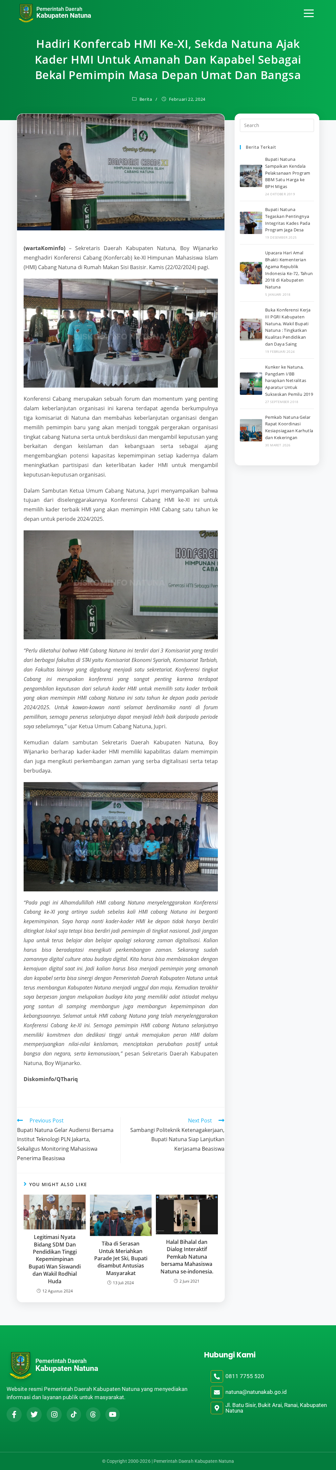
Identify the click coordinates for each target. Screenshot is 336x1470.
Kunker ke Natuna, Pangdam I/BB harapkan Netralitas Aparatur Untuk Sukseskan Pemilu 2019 (289, 380)
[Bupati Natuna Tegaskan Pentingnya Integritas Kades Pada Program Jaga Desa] (251, 223)
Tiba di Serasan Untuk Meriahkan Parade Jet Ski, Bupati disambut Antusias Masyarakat (120, 1258)
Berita (145, 99)
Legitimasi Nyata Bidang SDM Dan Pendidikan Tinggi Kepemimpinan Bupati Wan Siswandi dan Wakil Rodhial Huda (55, 1259)
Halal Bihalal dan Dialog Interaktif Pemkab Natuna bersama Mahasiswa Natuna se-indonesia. (186, 1256)
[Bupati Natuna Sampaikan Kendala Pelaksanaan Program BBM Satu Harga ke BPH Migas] (251, 176)
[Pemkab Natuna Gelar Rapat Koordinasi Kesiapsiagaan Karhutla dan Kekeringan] (251, 430)
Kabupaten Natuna (63, 15)
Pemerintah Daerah (59, 9)
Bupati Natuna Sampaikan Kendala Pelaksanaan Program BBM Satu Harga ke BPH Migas (287, 172)
